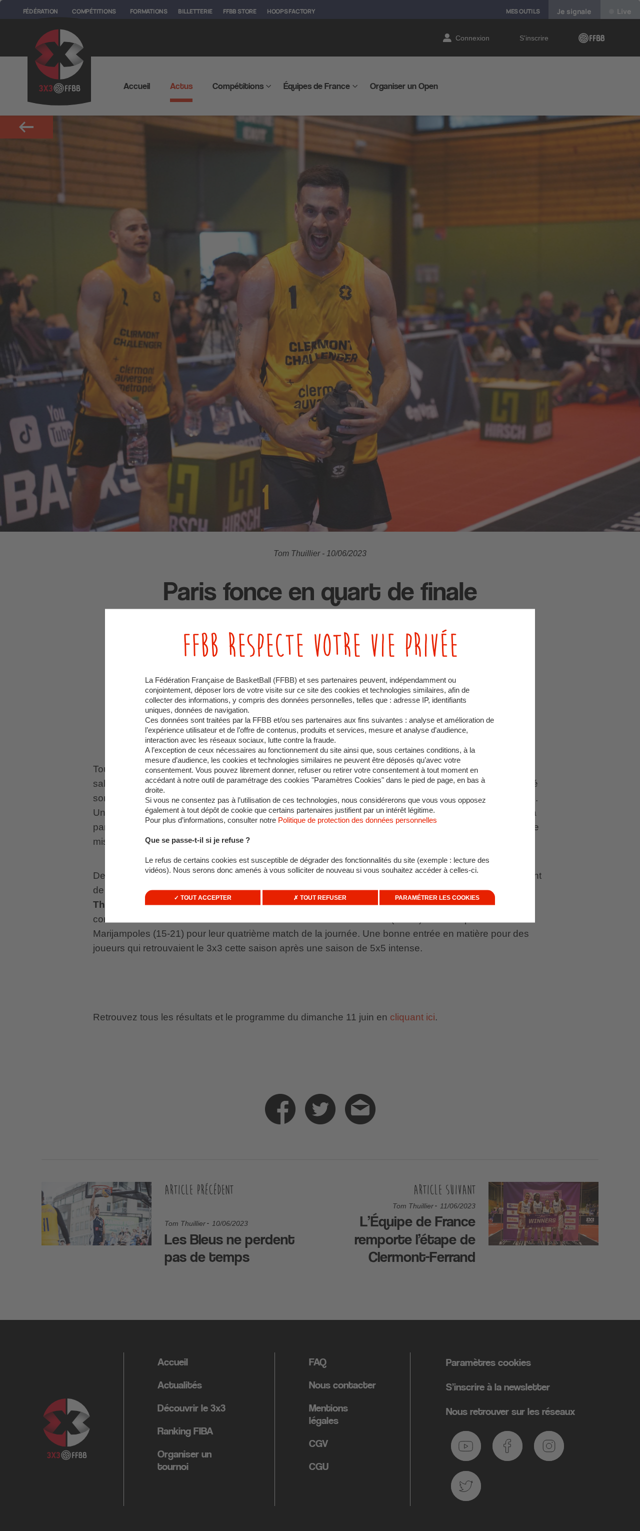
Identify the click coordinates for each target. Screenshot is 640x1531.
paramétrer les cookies (437, 897)
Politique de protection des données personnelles (357, 819)
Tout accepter (205, 897)
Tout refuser (322, 897)
